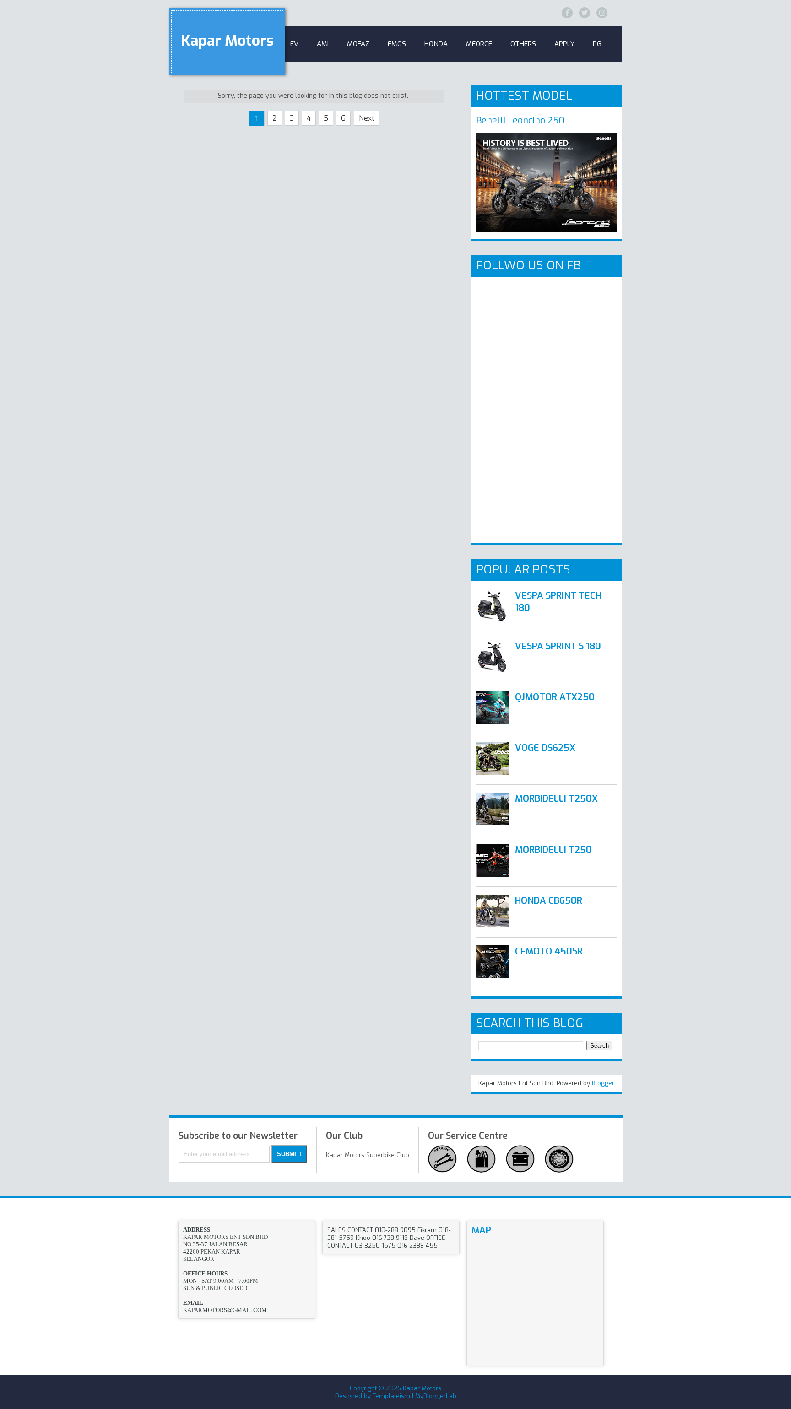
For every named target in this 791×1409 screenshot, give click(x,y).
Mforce (479, 43)
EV (294, 43)
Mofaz (358, 43)
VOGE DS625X (545, 748)
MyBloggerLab (435, 1396)
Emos (397, 43)
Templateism (391, 1396)
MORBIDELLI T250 (553, 850)
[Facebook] (567, 12)
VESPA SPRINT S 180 (558, 646)
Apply (564, 43)
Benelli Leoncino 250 (520, 120)
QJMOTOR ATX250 (555, 697)
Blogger (603, 1083)
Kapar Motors (227, 40)
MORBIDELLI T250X (556, 799)
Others (523, 43)
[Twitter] (584, 12)
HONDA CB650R (548, 901)
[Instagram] (601, 12)
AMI (323, 43)
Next (366, 118)
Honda (436, 43)
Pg (597, 43)
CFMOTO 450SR (549, 951)
